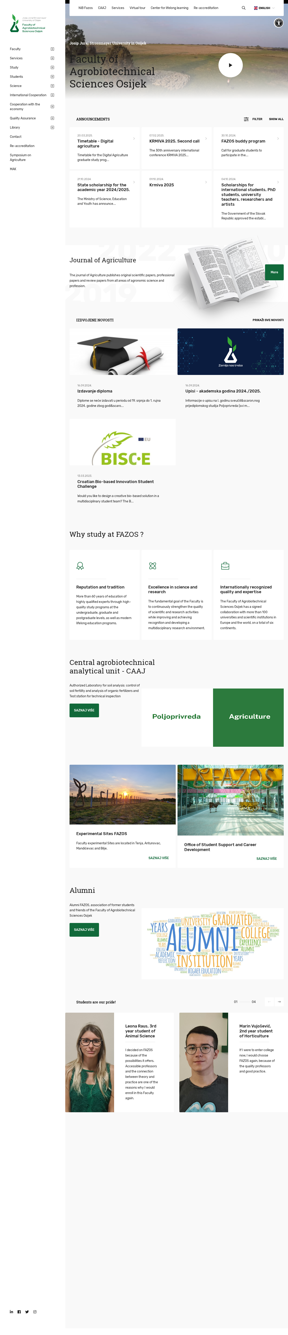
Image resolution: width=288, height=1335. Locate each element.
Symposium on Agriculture (20, 157)
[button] (269, 1001)
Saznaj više (84, 710)
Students (16, 77)
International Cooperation (28, 95)
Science (16, 86)
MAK (13, 169)
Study (14, 67)
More (274, 272)
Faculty (15, 49)
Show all (276, 119)
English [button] (264, 8)
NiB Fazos (86, 8)
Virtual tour (137, 8)
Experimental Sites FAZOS (101, 833)
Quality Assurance (23, 118)
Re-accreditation (22, 146)
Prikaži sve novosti (268, 320)
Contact (15, 137)
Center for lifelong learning (169, 8)
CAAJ (102, 8)
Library (15, 127)
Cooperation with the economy (25, 107)
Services (16, 58)
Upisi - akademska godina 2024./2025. (223, 391)
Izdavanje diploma (94, 391)
